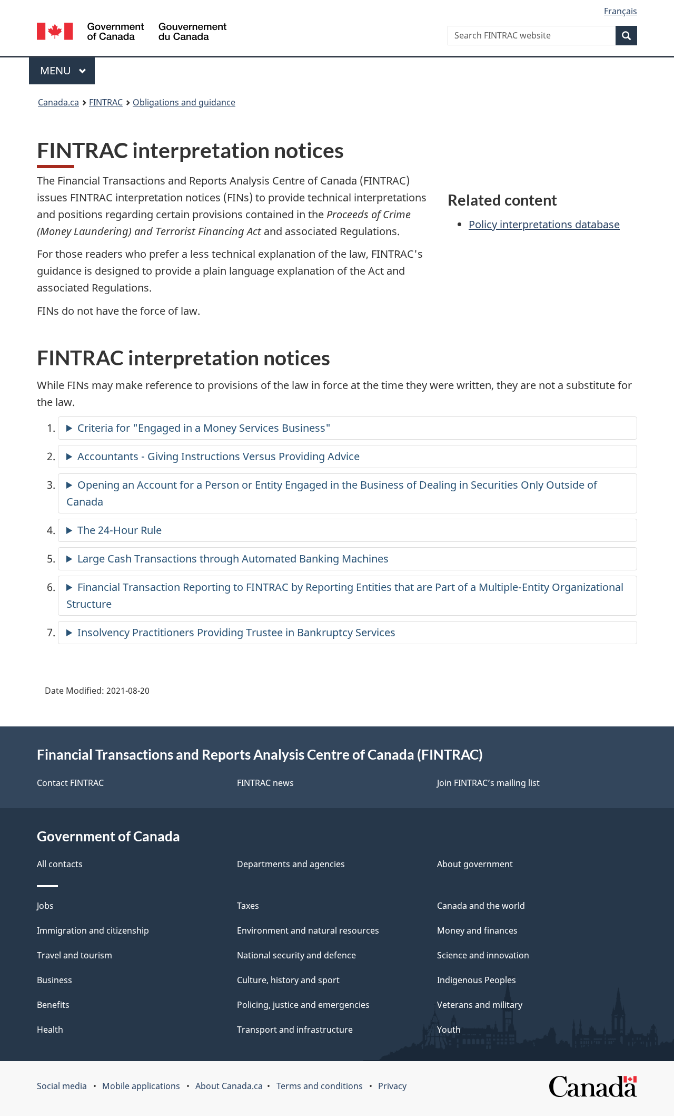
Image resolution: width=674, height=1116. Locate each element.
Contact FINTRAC (70, 783)
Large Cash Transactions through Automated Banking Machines (233, 558)
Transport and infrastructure (295, 1029)
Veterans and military (479, 1005)
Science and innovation (483, 955)
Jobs (45, 905)
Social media (62, 1086)
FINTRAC (106, 102)
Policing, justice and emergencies (303, 1005)
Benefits (53, 1005)
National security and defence (296, 955)
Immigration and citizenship (93, 930)
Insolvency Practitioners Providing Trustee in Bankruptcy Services (236, 632)
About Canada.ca (229, 1086)
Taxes (248, 905)
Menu (57, 70)
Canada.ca (58, 102)
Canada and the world (481, 905)
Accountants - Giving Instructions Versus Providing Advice (218, 456)
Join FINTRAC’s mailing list (488, 783)
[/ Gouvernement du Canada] (131, 33)
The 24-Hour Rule (119, 530)
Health (50, 1029)
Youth (449, 1029)
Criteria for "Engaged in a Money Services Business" (204, 428)
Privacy (392, 1086)
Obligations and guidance (184, 102)
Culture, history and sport (288, 980)
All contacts (60, 864)
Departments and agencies (291, 864)
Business (54, 980)
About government (475, 864)
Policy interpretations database (544, 224)
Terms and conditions (319, 1086)
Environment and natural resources (308, 930)
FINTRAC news (265, 783)
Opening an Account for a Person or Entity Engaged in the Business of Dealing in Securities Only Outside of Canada (331, 493)
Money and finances (477, 930)
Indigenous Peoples (476, 980)
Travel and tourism (74, 955)
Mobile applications (141, 1086)
